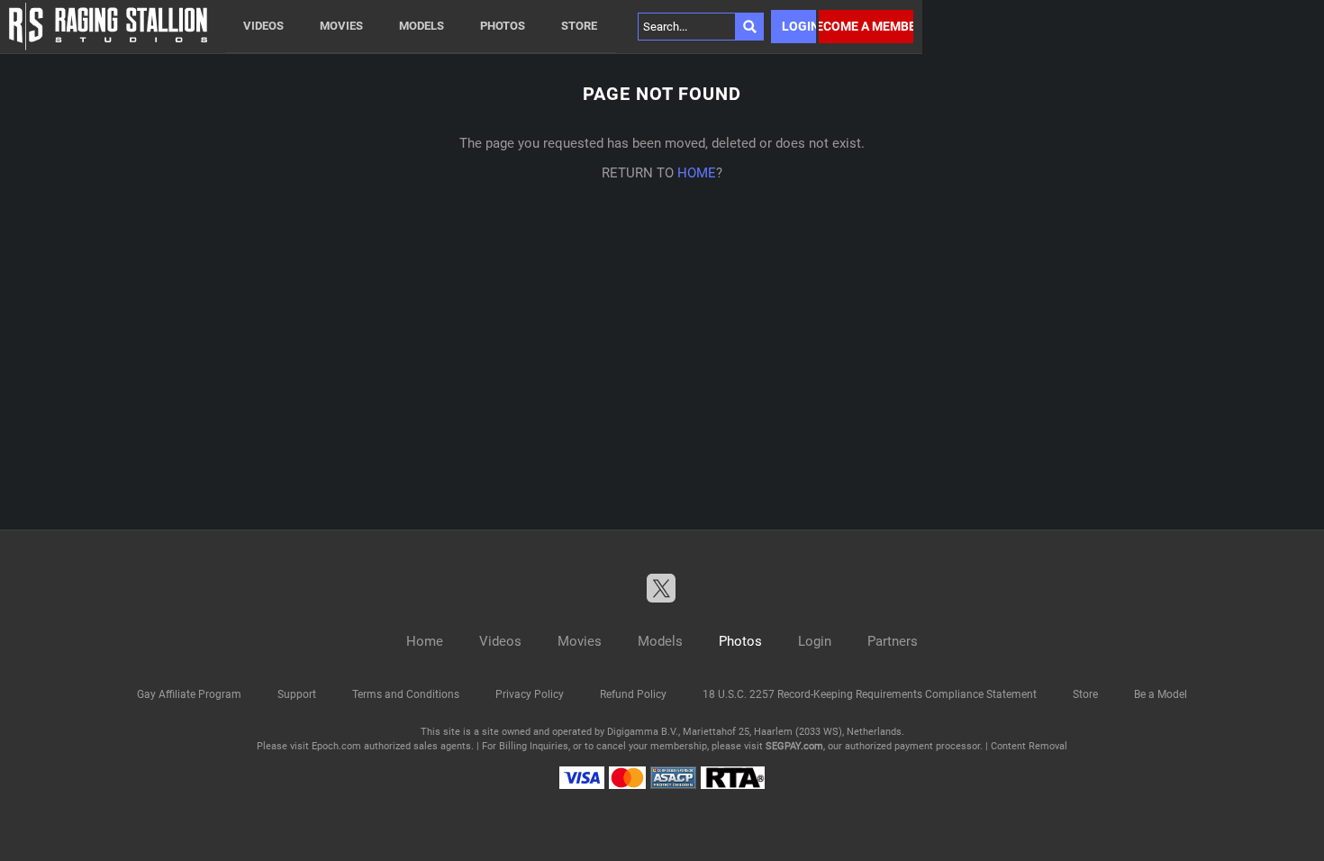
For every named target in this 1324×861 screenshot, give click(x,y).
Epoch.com (336, 746)
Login (799, 26)
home (696, 173)
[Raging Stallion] (108, 26)
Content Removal (1029, 746)
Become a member (866, 26)
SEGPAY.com (794, 746)
